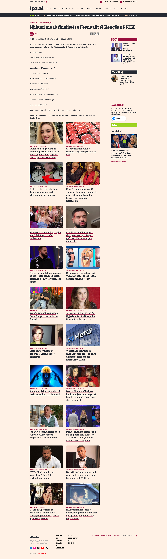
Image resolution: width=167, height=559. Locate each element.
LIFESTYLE (90, 8)
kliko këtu (125, 112)
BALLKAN (75, 8)
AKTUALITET (51, 8)
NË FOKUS (66, 8)
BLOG (116, 8)
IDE (59, 8)
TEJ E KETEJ (107, 8)
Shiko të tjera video (118, 162)
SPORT (98, 8)
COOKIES (117, 535)
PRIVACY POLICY (107, 535)
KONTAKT (95, 535)
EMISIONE (123, 8)
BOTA (83, 8)
